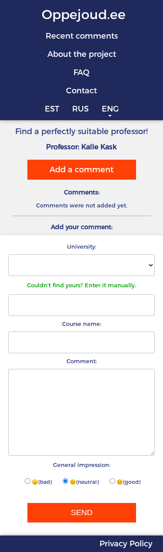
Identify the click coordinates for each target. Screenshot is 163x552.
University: (81, 246)
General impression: (81, 464)
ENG (110, 109)
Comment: (82, 361)
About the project (81, 54)
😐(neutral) (84, 482)
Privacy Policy (126, 544)
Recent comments (82, 36)
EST (52, 109)
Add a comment (81, 169)
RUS (80, 109)
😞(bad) (42, 482)
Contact (81, 90)
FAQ (81, 72)
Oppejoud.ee (84, 15)
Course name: (81, 323)
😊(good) (128, 482)
